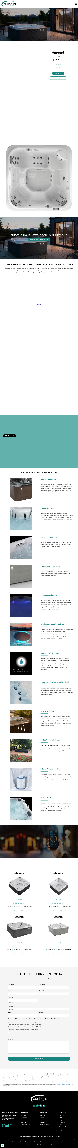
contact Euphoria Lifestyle (63, 1084)
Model (41, 1012)
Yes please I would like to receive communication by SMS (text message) (27, 1026)
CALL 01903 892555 (7, 1125)
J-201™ (58, 899)
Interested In (12, 1006)
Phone (41, 990)
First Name (11, 984)
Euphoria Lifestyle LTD (10, 1112)
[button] (76, 4)
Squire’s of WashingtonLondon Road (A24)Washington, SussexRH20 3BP (9, 1117)
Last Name (42, 984)
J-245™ (58, 943)
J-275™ (19, 943)
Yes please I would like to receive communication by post (23, 1029)
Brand (9, 1012)
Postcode (11, 997)
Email (10, 990)
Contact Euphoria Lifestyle (20, 1078)
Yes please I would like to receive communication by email (24, 1022)
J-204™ (19, 899)
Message (10, 1039)
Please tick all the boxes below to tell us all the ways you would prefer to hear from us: (33, 1018)
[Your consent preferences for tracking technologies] (2, 1145)
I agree (11, 1032)
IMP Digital (56, 1136)
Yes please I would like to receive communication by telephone (25, 1024)
